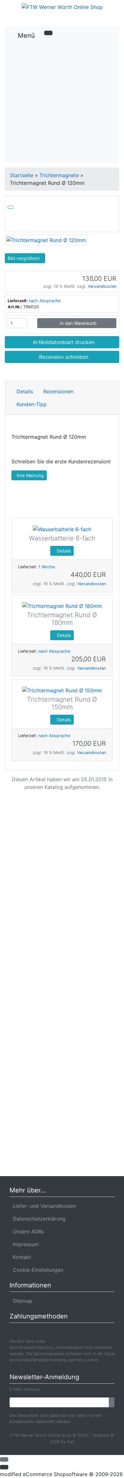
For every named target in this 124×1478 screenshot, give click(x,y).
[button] (94, 18)
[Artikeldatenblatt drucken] (10, 206)
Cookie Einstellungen (36, 1270)
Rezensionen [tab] (58, 391)
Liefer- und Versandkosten (43, 1206)
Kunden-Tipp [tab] (32, 404)
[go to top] (4, 1459)
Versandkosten (102, 286)
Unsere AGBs (27, 1231)
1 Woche (46, 566)
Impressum (24, 1244)
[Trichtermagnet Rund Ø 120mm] (46, 239)
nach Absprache (44, 300)
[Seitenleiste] (105, 31)
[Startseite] (84, 18)
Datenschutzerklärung (37, 1218)
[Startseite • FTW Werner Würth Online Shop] (62, 7)
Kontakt (20, 1257)
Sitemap (21, 1301)
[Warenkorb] (104, 18)
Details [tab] (25, 391)
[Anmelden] (111, 1402)
